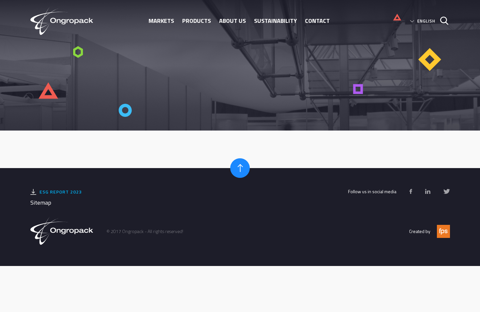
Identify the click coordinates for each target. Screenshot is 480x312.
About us (232, 20)
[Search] (441, 21)
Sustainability (275, 20)
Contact (317, 20)
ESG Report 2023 (61, 191)
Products (196, 20)
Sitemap (40, 202)
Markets (161, 20)
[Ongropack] (64, 21)
